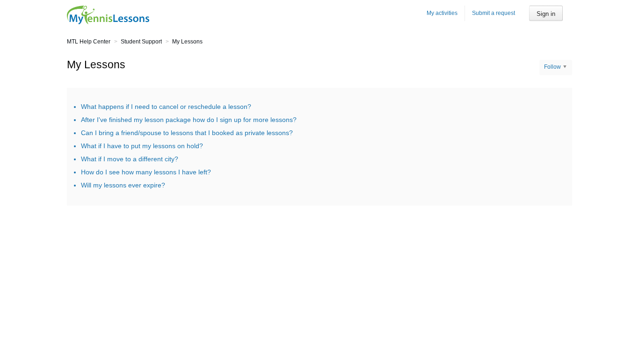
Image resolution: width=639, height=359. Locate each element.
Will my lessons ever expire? (123, 185)
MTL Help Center (88, 41)
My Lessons (187, 41)
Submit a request (493, 13)
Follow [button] (552, 67)
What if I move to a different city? (129, 159)
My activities (442, 13)
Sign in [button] (546, 13)
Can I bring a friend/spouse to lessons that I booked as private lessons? (187, 132)
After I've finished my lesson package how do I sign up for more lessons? (189, 119)
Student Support (141, 41)
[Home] (108, 15)
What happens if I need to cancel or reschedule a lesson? (166, 106)
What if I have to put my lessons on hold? (142, 146)
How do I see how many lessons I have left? (146, 172)
